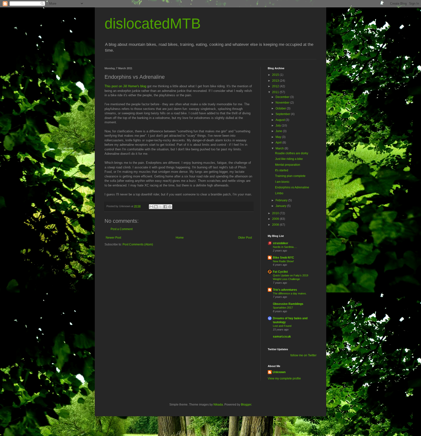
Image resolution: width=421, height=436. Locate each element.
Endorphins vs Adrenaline (292, 187)
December (283, 97)
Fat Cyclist (280, 271)
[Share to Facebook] (165, 206)
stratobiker (280, 243)
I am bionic (282, 182)
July (279, 125)
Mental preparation (287, 164)
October (281, 108)
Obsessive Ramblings (288, 304)
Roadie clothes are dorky (291, 153)
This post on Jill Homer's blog (125, 86)
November (283, 102)
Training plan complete (290, 176)
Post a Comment (122, 229)
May (279, 137)
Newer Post (113, 237)
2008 (276, 224)
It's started (281, 170)
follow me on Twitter (303, 355)
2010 (276, 213)
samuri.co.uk (282, 336)
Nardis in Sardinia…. (285, 246)
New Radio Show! (283, 261)
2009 (276, 219)
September (283, 114)
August (281, 120)
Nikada (218, 404)
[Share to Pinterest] (169, 206)
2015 (276, 75)
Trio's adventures (285, 289)
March (280, 148)
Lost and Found (282, 325)
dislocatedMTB (153, 23)
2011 (276, 92)
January (281, 206)
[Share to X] (160, 206)
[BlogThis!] (155, 206)
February (282, 200)
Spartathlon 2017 (283, 307)
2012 (276, 86)
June (279, 131)
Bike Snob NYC (283, 257)
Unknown (279, 372)
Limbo (279, 193)
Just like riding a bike (289, 159)
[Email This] (151, 206)
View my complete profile (284, 378)
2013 (276, 80)
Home (180, 237)
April (279, 142)
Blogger (246, 404)
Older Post (245, 237)
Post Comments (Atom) (138, 244)
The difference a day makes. (290, 293)
